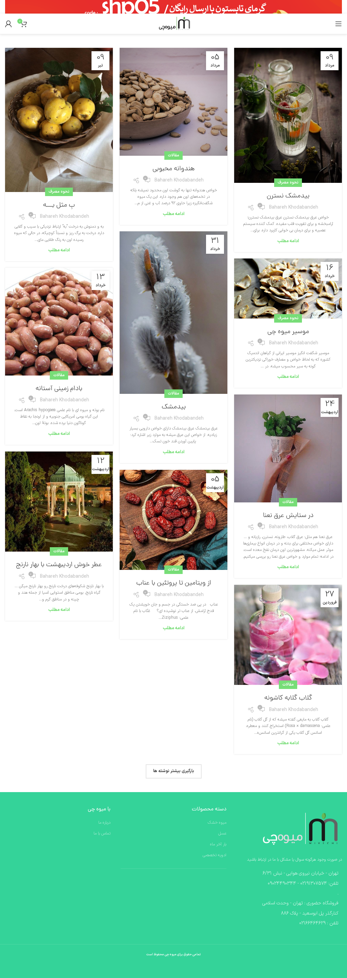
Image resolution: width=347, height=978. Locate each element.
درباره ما (104, 823)
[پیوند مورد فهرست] (289, 883)
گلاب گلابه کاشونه (288, 698)
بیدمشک (174, 407)
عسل (222, 834)
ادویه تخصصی (214, 855)
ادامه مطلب (288, 241)
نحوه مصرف (288, 182)
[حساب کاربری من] (8, 24)
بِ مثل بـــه (59, 205)
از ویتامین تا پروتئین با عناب (173, 583)
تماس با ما (102, 834)
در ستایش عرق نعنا (288, 516)
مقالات (173, 155)
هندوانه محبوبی (173, 169)
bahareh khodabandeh (293, 207)
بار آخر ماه (218, 844)
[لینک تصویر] (298, 829)
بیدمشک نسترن (288, 196)
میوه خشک (217, 823)
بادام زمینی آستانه (59, 389)
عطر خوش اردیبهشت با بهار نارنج (59, 565)
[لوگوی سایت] (173, 24)
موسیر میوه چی (288, 332)
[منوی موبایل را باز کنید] (338, 24)
